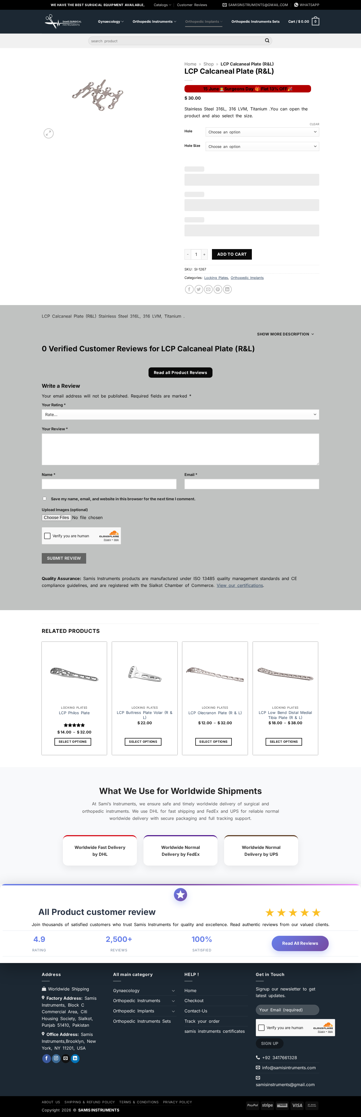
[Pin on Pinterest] (218, 289)
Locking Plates (216, 277)
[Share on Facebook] (189, 289)
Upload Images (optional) (65, 509)
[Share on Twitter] (199, 289)
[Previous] (42, 699)
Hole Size (192, 146)
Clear (314, 124)
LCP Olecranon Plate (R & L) (215, 712)
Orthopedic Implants (202, 22)
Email (190, 474)
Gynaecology (109, 22)
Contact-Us (195, 1011)
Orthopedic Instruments (153, 22)
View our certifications (240, 585)
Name (48, 474)
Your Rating (54, 405)
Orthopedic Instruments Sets (256, 22)
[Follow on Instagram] (56, 1058)
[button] (303, 21)
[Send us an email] (65, 1058)
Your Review (55, 429)
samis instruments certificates (214, 1031)
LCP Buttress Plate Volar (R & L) (144, 715)
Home (190, 64)
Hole (188, 131)
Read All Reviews (300, 943)
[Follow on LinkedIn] (75, 1058)
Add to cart (232, 254)
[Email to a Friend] (208, 289)
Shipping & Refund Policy (89, 1102)
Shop (208, 64)
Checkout (193, 1000)
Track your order (202, 1021)
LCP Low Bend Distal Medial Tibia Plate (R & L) (285, 715)
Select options (73, 742)
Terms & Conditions (139, 1102)
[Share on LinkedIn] (227, 289)
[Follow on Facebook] (46, 1058)
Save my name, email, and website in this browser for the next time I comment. (123, 499)
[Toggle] (173, 990)
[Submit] (267, 40)
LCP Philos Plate (74, 712)
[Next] (318, 699)
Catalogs (161, 4)
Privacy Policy (177, 1102)
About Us (51, 1102)
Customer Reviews (192, 4)
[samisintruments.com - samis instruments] (61, 21)
